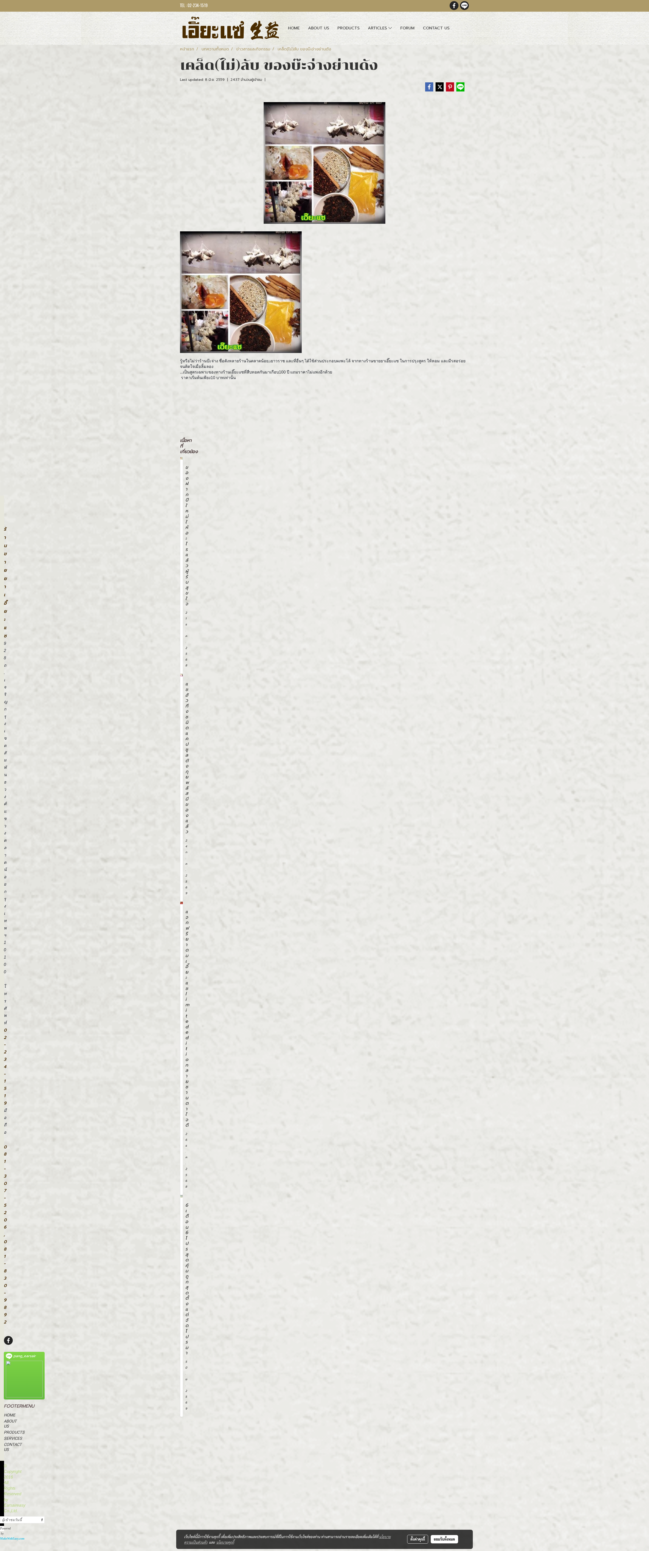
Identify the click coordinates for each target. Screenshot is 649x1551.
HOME (9, 1415)
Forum (407, 28)
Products (348, 28)
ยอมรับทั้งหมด (444, 1539)
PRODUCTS (14, 1432)
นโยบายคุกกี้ (225, 1542)
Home (294, 28)
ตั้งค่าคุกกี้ (417, 1539)
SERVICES (13, 1438)
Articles (378, 28)
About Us (318, 28)
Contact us (436, 28)
